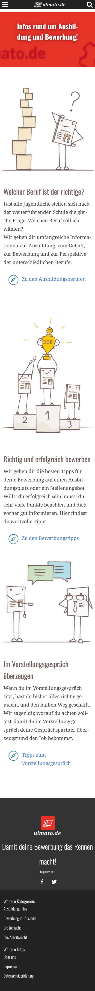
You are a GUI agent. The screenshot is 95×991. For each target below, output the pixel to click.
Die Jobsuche (12, 928)
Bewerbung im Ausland (19, 918)
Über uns (9, 957)
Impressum (11, 966)
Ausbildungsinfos (15, 909)
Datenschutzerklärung (18, 976)
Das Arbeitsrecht (15, 937)
